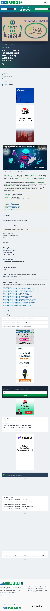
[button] (45, 2)
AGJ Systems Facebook (14, 206)
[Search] (49, 9)
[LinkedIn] (16, 555)
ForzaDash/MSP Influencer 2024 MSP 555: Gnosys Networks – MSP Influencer (17, 291)
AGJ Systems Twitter (13, 209)
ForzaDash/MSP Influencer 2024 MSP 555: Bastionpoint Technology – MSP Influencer (19, 302)
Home (2, 44)
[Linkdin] (34, 606)
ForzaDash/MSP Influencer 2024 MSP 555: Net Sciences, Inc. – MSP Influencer (17, 296)
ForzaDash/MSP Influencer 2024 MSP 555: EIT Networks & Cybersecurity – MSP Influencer (20, 300)
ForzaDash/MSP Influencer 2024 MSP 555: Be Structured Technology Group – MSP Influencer (20, 290)
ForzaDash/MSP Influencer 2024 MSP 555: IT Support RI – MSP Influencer (16, 297)
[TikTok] (34, 555)
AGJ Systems (11, 203)
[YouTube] (43, 555)
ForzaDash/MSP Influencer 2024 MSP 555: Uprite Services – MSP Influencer (17, 294)
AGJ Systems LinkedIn (14, 204)
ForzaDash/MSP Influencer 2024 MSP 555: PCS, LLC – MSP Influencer (16, 293)
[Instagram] (25, 555)
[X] (7, 555)
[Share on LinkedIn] (9, 311)
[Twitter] (32, 606)
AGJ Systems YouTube (13, 207)
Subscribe (10, 9)
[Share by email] (12, 311)
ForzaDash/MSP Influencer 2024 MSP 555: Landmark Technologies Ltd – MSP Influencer (19, 299)
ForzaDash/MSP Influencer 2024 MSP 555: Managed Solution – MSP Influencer (17, 305)
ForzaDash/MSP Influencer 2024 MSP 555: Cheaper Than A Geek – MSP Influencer (18, 288)
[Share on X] (6, 311)
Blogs (6, 44)
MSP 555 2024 (11, 44)
